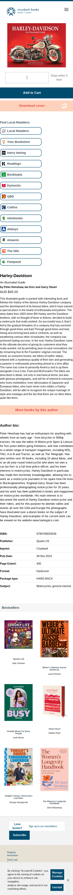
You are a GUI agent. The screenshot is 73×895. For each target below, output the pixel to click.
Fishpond (14, 262)
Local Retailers (18, 131)
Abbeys (12, 229)
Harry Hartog (16, 152)
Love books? (17, 826)
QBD (10, 196)
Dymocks (14, 185)
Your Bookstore (18, 142)
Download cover (32, 105)
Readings (14, 163)
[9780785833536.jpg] (36, 45)
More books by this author (36, 410)
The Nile (13, 251)
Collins (12, 207)
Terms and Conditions (12, 861)
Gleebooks (15, 218)
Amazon (13, 240)
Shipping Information (12, 854)
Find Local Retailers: (15, 122)
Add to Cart (32, 92)
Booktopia (14, 174)
